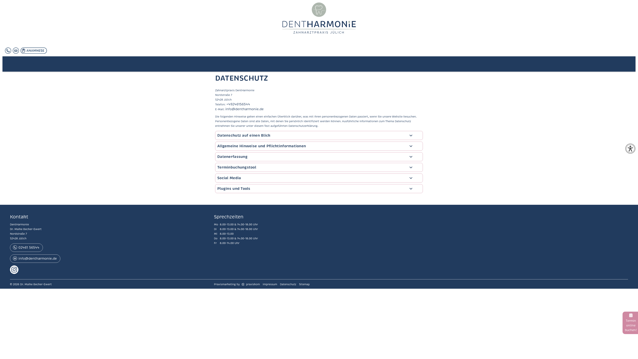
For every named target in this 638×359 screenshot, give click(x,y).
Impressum (270, 284)
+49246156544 (235, 104)
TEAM (28, 66)
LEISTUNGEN (64, 66)
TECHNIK (143, 66)
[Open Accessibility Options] (630, 149)
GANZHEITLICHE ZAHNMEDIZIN (105, 66)
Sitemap (304, 284)
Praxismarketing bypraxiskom (237, 284)
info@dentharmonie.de (240, 109)
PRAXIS (43, 66)
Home (13, 66)
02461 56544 (28, 247)
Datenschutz (288, 284)
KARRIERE (163, 66)
